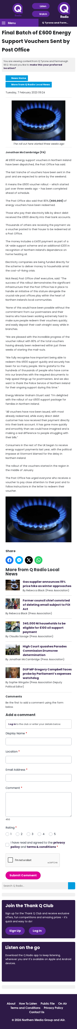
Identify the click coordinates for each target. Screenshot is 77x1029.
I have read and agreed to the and (38, 845)
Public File (48, 1003)
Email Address (17, 770)
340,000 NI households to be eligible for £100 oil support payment (44, 627)
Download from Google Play (49, 973)
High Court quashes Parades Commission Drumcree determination (45, 650)
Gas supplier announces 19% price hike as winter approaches (47, 584)
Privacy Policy (53, 1007)
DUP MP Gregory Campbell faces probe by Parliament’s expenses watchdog (47, 673)
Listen (43, 6)
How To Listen (28, 1003)
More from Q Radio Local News (30, 84)
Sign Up (15, 931)
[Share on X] (29, 560)
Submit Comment (23, 875)
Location (13, 751)
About (11, 1003)
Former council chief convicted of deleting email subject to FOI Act (46, 604)
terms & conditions (41, 847)
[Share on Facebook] (9, 560)
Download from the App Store (19, 973)
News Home (18, 78)
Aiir (62, 1019)
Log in (12, 724)
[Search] (71, 885)
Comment (14, 788)
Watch (43, 14)
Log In (37, 931)
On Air (62, 1003)
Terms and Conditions (25, 1007)
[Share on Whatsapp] (38, 560)
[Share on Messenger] (19, 560)
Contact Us (36, 1012)
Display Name (16, 733)
